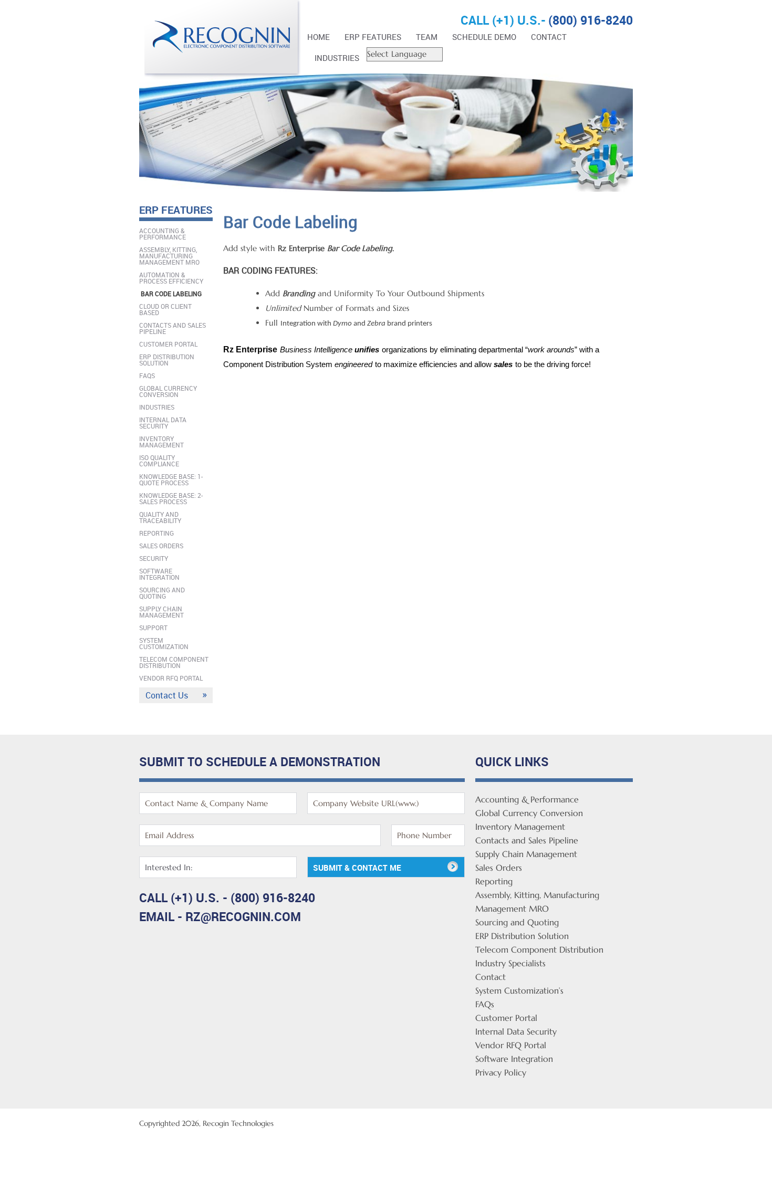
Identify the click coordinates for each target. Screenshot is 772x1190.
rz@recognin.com (243, 917)
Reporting (156, 533)
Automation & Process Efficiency (171, 278)
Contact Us (166, 695)
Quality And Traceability (160, 517)
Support (153, 627)
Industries (337, 58)
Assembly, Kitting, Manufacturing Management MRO (169, 255)
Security (153, 558)
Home (318, 37)
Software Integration (159, 574)
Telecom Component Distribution (173, 662)
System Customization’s (519, 990)
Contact (549, 37)
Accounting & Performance (162, 233)
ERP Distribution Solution (166, 359)
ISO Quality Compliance (159, 460)
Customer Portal (168, 344)
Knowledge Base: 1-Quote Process (171, 479)
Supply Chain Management (161, 612)
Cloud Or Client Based (165, 309)
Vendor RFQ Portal (171, 678)
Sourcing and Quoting (162, 593)
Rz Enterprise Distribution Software (223, 40)
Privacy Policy (500, 1072)
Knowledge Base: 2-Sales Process (171, 498)
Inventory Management (161, 441)
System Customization (164, 643)
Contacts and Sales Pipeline (172, 328)
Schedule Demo (484, 37)
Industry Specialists (510, 963)
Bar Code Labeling (171, 293)
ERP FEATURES (373, 37)
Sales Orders (161, 545)
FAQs (147, 375)
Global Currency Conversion (168, 391)
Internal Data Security (162, 422)
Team (426, 37)
